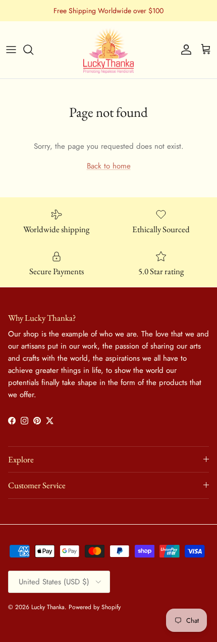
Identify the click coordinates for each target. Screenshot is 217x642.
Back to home (109, 166)
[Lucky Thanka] (108, 49)
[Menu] (11, 49)
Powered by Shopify (95, 607)
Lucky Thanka (48, 607)
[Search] (33, 49)
